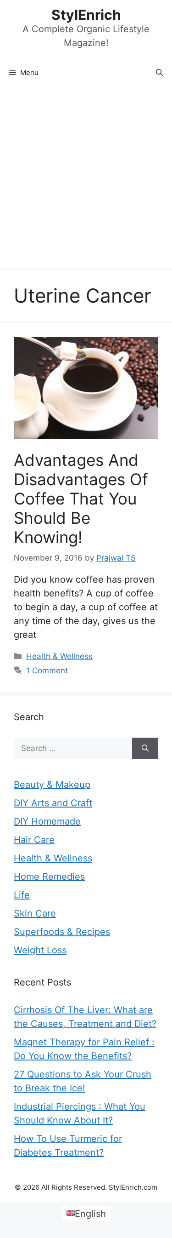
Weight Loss (40, 950)
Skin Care (35, 913)
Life (22, 894)
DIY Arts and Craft (53, 802)
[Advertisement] (86, 177)
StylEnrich (86, 14)
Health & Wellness (59, 656)
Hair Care (34, 839)
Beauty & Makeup (52, 784)
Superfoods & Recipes (62, 931)
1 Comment (47, 670)
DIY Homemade (47, 821)
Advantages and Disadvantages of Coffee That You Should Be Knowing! (81, 498)
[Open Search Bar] (159, 72)
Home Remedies (49, 876)
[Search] (145, 749)
